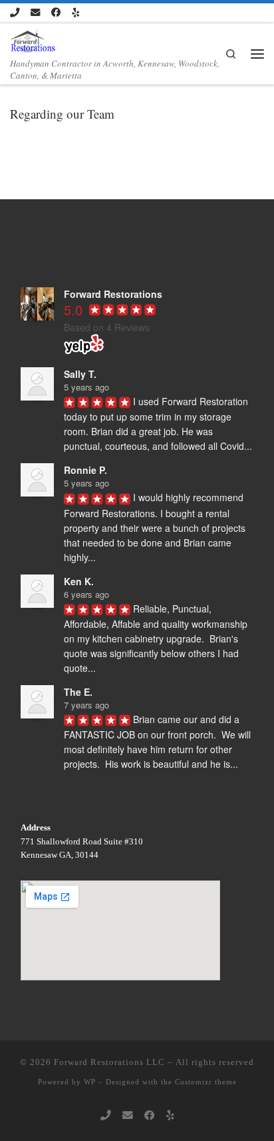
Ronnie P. (85, 470)
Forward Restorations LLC (109, 1062)
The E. (78, 691)
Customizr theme (206, 1082)
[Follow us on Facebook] (56, 12)
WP (90, 1082)
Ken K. (79, 581)
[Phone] (14, 12)
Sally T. (80, 374)
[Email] (35, 12)
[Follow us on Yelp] (75, 12)
